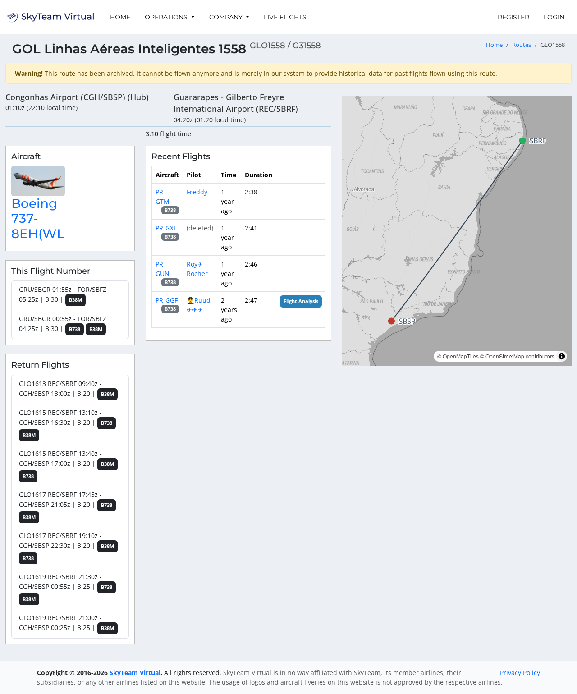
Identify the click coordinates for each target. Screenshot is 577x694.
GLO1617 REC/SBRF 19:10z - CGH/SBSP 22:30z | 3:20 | (66, 546)
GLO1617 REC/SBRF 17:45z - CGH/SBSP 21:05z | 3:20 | (65, 505)
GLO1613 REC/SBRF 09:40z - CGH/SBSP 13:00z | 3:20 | (66, 388)
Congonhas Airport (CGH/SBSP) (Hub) (77, 97)
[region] (457, 231)
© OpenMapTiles (458, 356)
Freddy (197, 192)
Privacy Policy (520, 672)
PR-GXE (166, 228)
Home (120, 17)
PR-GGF (167, 300)
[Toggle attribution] (561, 356)
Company (226, 17)
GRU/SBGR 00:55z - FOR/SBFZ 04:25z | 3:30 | (62, 323)
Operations (167, 17)
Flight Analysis (301, 301)
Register (513, 17)
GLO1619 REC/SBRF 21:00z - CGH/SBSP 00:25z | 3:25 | (66, 622)
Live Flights (285, 17)
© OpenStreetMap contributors (517, 356)
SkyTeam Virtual (135, 672)
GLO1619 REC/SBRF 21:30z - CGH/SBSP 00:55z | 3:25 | (65, 587)
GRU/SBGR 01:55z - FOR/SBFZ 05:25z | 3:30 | (62, 294)
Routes (521, 45)
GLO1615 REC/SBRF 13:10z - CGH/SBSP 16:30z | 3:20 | (65, 423)
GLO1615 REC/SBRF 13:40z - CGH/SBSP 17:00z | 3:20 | (66, 464)
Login (554, 17)
